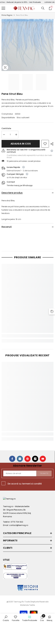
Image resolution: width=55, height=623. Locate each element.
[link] (45, 144)
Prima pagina (7, 15)
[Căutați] (43, 8)
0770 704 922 (17, 522)
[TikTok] (35, 459)
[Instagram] (20, 459)
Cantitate (6, 128)
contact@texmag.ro (18, 525)
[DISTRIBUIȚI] (51, 144)
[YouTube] (43, 459)
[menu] (3, 8)
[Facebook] (12, 459)
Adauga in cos (21, 143)
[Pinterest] (27, 459)
